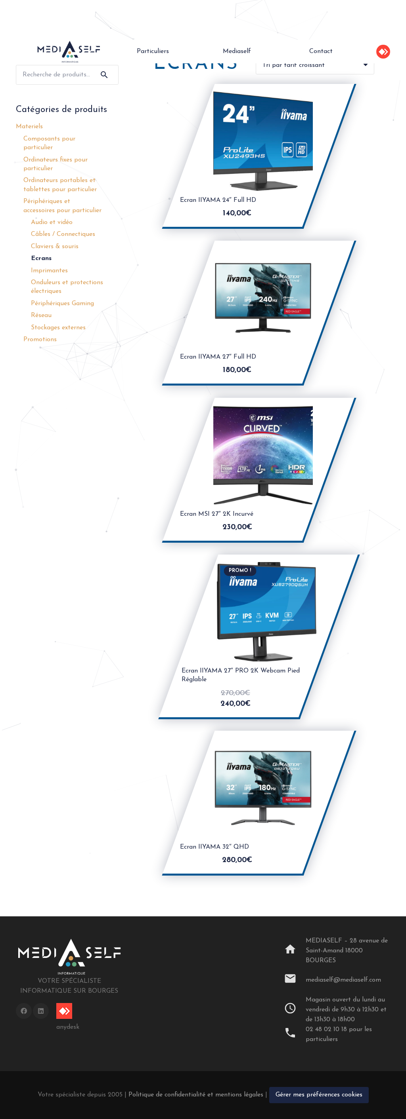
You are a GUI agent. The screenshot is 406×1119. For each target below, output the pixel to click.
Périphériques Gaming (62, 303)
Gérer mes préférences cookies (319, 1095)
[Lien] (68, 51)
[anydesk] (67, 1011)
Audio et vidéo (52, 222)
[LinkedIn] (41, 1011)
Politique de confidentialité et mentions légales (195, 1095)
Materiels (29, 126)
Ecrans (41, 258)
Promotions (40, 339)
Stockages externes (58, 328)
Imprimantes (49, 271)
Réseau (41, 315)
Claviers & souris (55, 246)
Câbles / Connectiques (63, 234)
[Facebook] (24, 1011)
